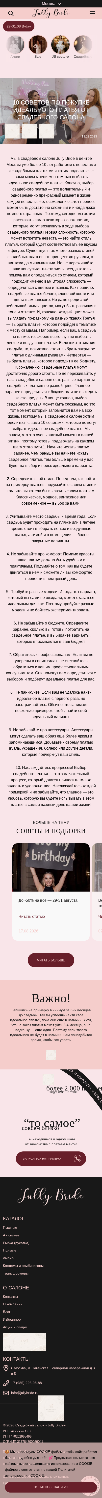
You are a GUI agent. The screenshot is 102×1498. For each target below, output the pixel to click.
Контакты (10, 1297)
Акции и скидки (15, 1327)
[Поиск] (11, 13)
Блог (6, 1312)
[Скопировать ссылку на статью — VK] (29, 131)
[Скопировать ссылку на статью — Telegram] (12, 131)
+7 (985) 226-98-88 (26, 1383)
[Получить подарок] (24, 1342)
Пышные (10, 1227)
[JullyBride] (51, 13)
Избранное (12, 1319)
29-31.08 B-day (19, 26)
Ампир (8, 1258)
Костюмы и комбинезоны (23, 1266)
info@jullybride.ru (24, 1393)
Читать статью (32, 916)
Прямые (9, 1250)
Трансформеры (15, 1273)
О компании (13, 1304)
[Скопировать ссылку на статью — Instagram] (46, 131)
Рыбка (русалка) (16, 1243)
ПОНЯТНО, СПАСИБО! (51, 1487)
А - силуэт (11, 1235)
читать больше (51, 960)
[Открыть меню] (93, 13)
